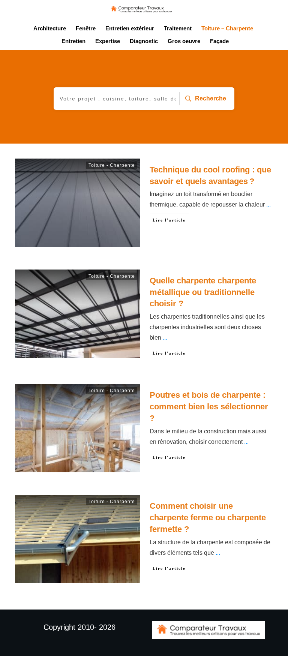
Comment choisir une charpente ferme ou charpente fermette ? (208, 517)
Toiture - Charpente (111, 165)
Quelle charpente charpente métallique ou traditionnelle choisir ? (203, 292)
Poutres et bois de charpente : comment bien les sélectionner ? (209, 406)
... (268, 204)
